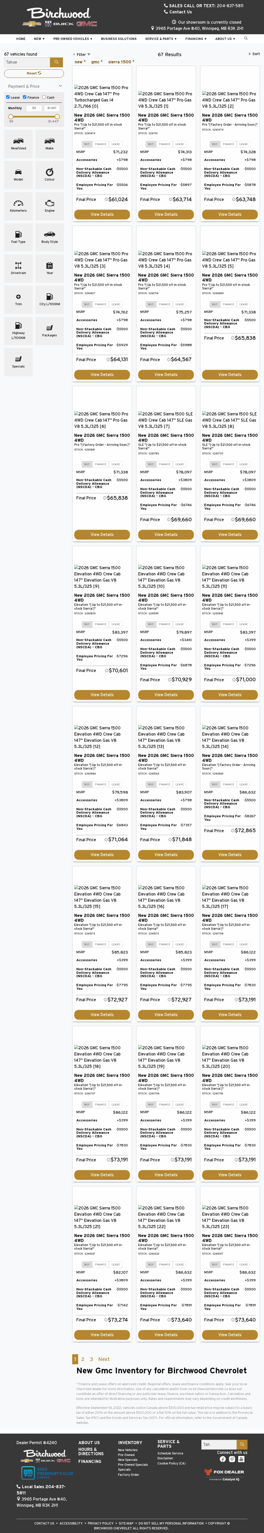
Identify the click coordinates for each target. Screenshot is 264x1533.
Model (18, 179)
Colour (50, 179)
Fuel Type (18, 242)
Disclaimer (165, 1458)
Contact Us (180, 12)
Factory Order (128, 1475)
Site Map (126, 1523)
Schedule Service (170, 1453)
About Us (89, 1443)
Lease (15, 97)
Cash (50, 97)
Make (50, 148)
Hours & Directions (91, 1451)
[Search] (56, 62)
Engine (50, 210)
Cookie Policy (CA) (172, 1463)
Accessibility (72, 1523)
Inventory (130, 1443)
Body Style (50, 242)
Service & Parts (169, 1444)
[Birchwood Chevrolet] (59, 17)
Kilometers (18, 210)
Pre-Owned (126, 1455)
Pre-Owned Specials (133, 1465)
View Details (102, 214)
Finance (33, 97)
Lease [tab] (116, 144)
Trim (18, 304)
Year (49, 273)
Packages (49, 335)
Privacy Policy (101, 1523)
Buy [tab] (87, 144)
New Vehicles (128, 1450)
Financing (89, 1462)
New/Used (18, 148)
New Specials (128, 1460)
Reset (32, 73)
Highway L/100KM (18, 335)
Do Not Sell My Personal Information (171, 1523)
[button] (20, 38)
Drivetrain (18, 273)
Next (104, 1359)
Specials (18, 366)
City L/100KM (49, 304)
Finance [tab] (100, 144)
